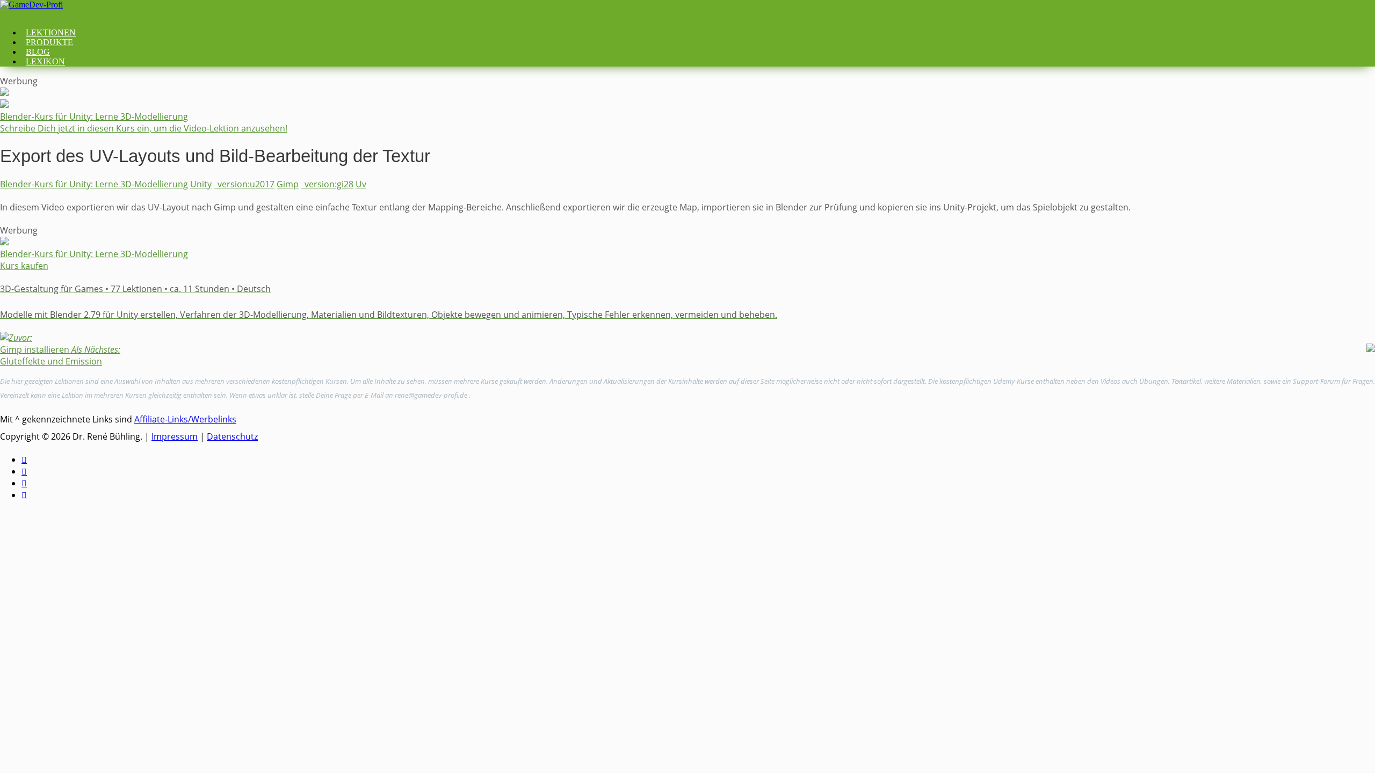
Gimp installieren (34, 343)
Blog (38, 51)
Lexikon (45, 61)
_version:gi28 (327, 184)
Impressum (174, 436)
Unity (201, 184)
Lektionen (51, 32)
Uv (361, 184)
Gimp (288, 184)
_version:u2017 (244, 184)
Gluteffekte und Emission (60, 355)
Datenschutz (232, 436)
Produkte (49, 42)
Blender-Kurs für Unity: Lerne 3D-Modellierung (94, 184)
